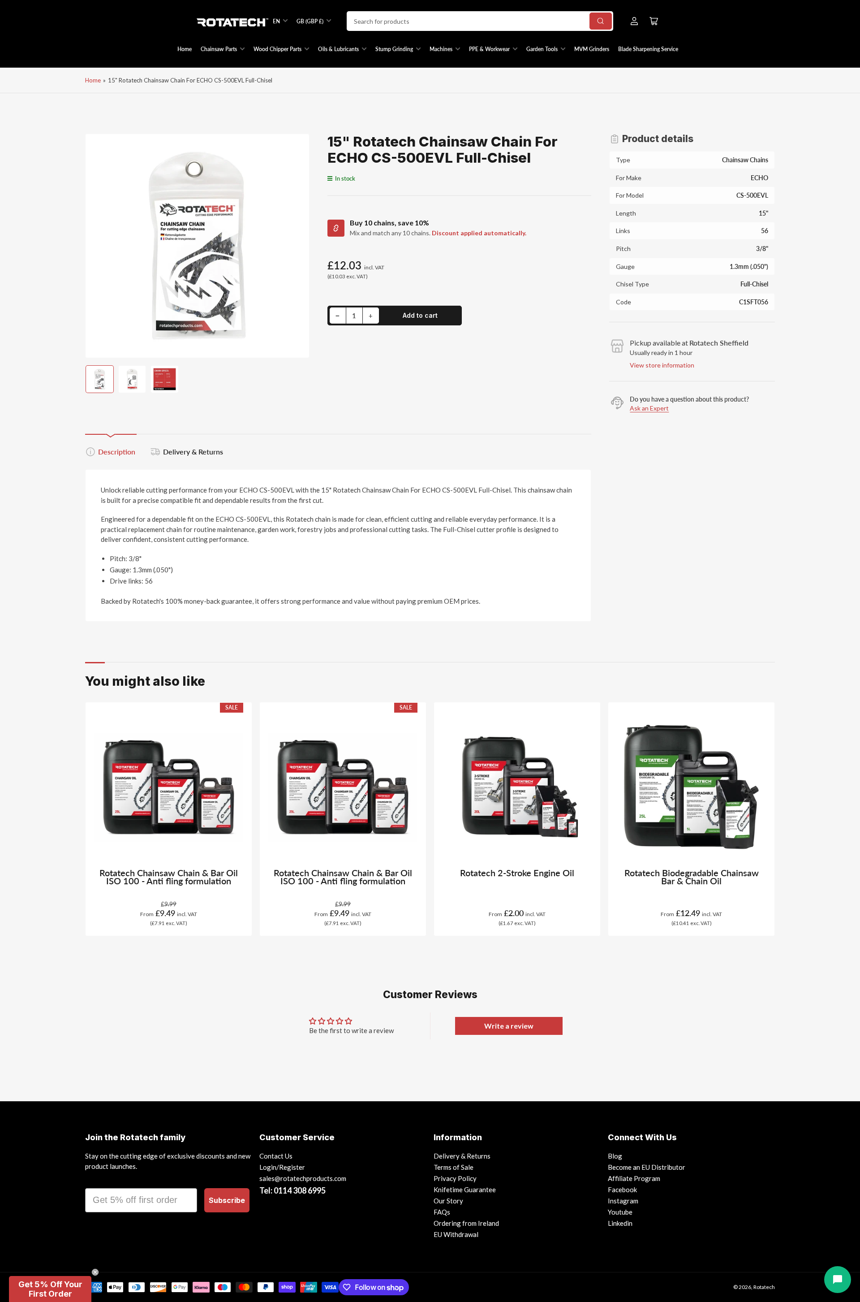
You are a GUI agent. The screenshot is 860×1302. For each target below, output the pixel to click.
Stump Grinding (394, 49)
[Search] (600, 21)
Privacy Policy (455, 1178)
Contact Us (275, 1156)
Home (184, 49)
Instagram (623, 1201)
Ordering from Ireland (466, 1223)
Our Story (448, 1201)
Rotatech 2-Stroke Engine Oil (517, 873)
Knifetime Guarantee (465, 1189)
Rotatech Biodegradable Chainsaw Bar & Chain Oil (691, 877)
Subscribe (227, 1200)
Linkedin (620, 1223)
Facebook (622, 1189)
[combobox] (480, 21)
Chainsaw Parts (219, 49)
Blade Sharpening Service (648, 49)
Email (97, 1180)
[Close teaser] (95, 1272)
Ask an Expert (649, 408)
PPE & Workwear (489, 49)
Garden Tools (542, 49)
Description (116, 451)
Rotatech (764, 1287)
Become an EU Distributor (646, 1167)
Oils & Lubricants (338, 49)
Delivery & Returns (193, 451)
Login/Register (282, 1167)
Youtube (620, 1212)
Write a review (508, 1025)
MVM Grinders (591, 49)
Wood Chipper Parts (277, 49)
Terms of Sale (453, 1167)
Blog (615, 1156)
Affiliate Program (634, 1178)
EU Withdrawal (456, 1234)
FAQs (442, 1212)
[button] (50, 1289)
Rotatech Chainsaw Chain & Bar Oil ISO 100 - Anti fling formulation (168, 877)
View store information (662, 365)
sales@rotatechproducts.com (302, 1178)
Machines (441, 49)
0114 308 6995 (300, 1190)
